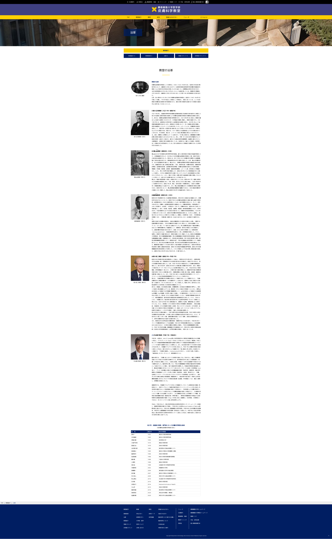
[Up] (328, 535)
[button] (139, 17)
